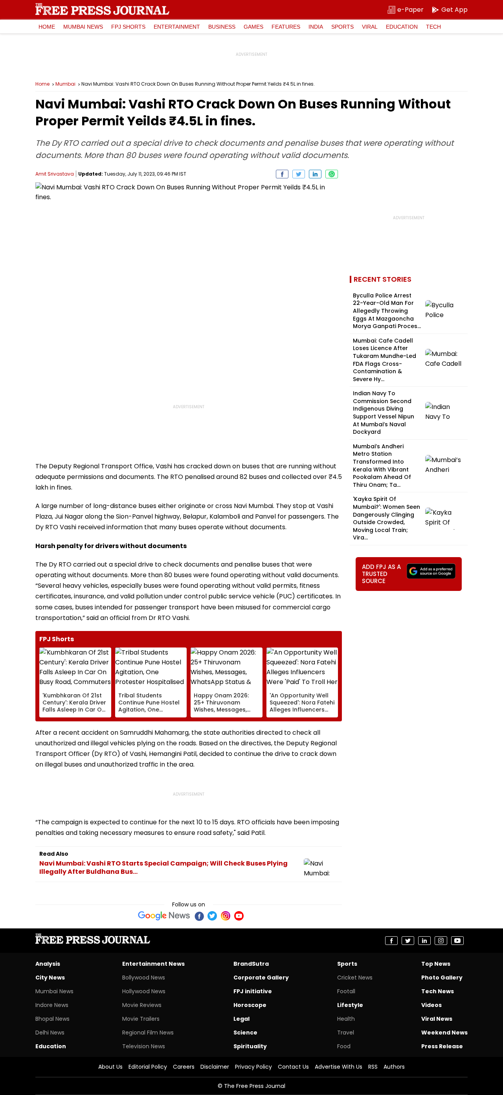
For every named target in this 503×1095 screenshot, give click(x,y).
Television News (143, 1046)
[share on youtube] (457, 940)
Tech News (437, 991)
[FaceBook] (199, 916)
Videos (431, 1005)
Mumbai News (83, 27)
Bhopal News (52, 1019)
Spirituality (250, 1046)
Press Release (442, 1046)
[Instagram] (225, 916)
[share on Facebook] (282, 174)
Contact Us (293, 1067)
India (315, 27)
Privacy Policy (253, 1067)
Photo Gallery (442, 977)
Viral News (436, 1019)
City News (50, 977)
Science (245, 1032)
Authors (394, 1067)
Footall (346, 991)
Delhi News (49, 1032)
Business (221, 27)
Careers (184, 1067)
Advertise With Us (338, 1067)
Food (344, 1046)
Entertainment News (153, 964)
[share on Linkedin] (315, 174)
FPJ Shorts (128, 27)
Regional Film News (148, 1032)
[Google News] (164, 916)
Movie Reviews (142, 1005)
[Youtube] (239, 916)
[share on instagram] (441, 940)
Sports (342, 27)
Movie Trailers (141, 1019)
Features (286, 27)
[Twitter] (212, 916)
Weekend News (444, 1032)
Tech (433, 27)
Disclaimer (214, 1067)
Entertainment (177, 27)
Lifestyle (350, 1005)
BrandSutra (251, 964)
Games (253, 27)
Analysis (47, 964)
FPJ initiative (252, 991)
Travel (345, 1032)
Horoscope (249, 1005)
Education (402, 27)
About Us (110, 1067)
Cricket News (355, 977)
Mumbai (65, 84)
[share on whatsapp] (331, 174)
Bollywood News (143, 977)
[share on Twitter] (298, 174)
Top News (435, 964)
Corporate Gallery (261, 977)
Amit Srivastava (54, 174)
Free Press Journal (102, 9)
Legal (241, 1019)
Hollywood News (143, 991)
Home (47, 27)
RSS (373, 1067)
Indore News (51, 1005)
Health (346, 1019)
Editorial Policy (148, 1067)
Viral (370, 27)
